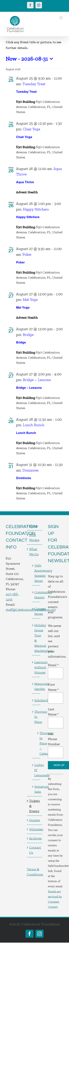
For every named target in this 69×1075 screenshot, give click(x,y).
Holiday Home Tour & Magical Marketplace (36, 638)
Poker (20, 262)
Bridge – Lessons (29, 387)
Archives (34, 838)
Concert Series (36, 611)
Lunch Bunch (26, 433)
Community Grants (36, 594)
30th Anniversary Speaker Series (36, 573)
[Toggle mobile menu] (61, 18)
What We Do (34, 551)
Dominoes (23, 478)
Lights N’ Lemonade (36, 770)
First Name (53, 687)
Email (53, 665)
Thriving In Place (36, 717)
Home (33, 526)
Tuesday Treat (26, 91)
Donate (34, 820)
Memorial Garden (36, 686)
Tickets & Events (34, 806)
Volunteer (34, 829)
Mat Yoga (23, 307)
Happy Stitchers (27, 217)
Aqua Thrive (25, 182)
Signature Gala (36, 789)
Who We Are (34, 537)
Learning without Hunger (36, 667)
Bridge (21, 342)
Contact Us (34, 850)
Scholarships (36, 700)
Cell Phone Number (54, 739)
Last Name (53, 711)
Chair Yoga (24, 137)
